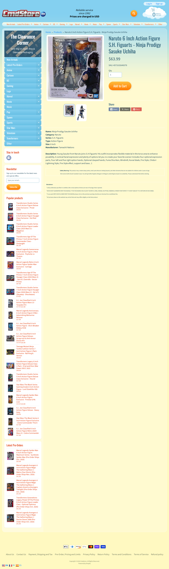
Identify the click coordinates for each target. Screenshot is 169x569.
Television (138, 24)
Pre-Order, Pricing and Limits (68, 554)
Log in (149, 4)
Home (48, 32)
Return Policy (103, 554)
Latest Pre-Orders (25, 24)
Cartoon (47, 24)
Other (160, 24)
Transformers (151, 24)
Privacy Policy (89, 554)
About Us (10, 554)
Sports (117, 24)
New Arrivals (11, 24)
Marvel (79, 24)
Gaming (64, 24)
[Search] (134, 13)
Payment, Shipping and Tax (40, 554)
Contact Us (21, 554)
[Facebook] (8, 157)
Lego (71, 24)
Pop (102, 24)
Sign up (159, 4)
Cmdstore (84, 561)
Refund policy (157, 554)
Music (95, 24)
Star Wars (127, 24)
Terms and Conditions (121, 554)
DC (55, 24)
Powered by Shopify (84, 563)
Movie (87, 24)
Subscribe (13, 187)
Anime (38, 24)
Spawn (108, 24)
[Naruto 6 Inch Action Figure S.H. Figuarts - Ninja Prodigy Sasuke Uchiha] (69, 110)
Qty (110, 70)
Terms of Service (141, 554)
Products (58, 32)
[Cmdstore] (24, 13)
